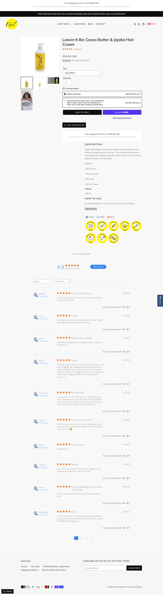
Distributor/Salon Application (56, 566)
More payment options (122, 118)
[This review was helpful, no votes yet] (123, 307)
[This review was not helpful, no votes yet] (127, 307)
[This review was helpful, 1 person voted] (123, 528)
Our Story (35, 566)
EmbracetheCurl (120, 587)
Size (65, 68)
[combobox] (42, 281)
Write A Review (98, 267)
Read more (62, 377)
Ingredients (91, 208)
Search (24, 566)
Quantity (67, 78)
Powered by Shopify (134, 587)
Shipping (66, 60)
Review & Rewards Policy (54, 570)
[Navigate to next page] (92, 538)
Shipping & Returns (30, 570)
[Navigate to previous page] (71, 538)
